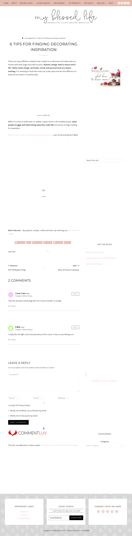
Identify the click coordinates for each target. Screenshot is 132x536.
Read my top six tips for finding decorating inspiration (30, 135)
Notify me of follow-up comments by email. (28, 411)
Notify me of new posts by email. (24, 416)
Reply (75, 294)
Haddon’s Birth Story (94, 264)
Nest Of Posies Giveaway (68, 268)
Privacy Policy (24, 405)
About (14, 3)
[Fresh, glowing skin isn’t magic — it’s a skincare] (105, 282)
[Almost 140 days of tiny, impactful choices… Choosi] (105, 289)
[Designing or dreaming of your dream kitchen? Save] (92, 282)
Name (12, 398)
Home (6, 3)
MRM (87, 530)
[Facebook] (119, 3)
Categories (105, 442)
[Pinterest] (125, 3)
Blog (111, 3)
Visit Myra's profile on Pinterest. (104, 381)
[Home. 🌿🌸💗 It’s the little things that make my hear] (92, 297)
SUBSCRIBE (76, 518)
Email (37, 398)
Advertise (24, 512)
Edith (17, 327)
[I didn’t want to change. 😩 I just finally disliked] (92, 289)
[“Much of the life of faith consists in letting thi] (105, 297)
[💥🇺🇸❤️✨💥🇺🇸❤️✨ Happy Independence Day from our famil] (118, 297)
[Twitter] (128, 3)
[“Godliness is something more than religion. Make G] (118, 289)
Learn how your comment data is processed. (59, 445)
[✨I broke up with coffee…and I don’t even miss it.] (118, 282)
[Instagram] (122, 3)
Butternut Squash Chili (94, 252)
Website (61, 398)
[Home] (22, 38)
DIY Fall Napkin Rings (17, 268)
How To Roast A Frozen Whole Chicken (101, 258)
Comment (14, 375)
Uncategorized (43, 55)
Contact (24, 515)
